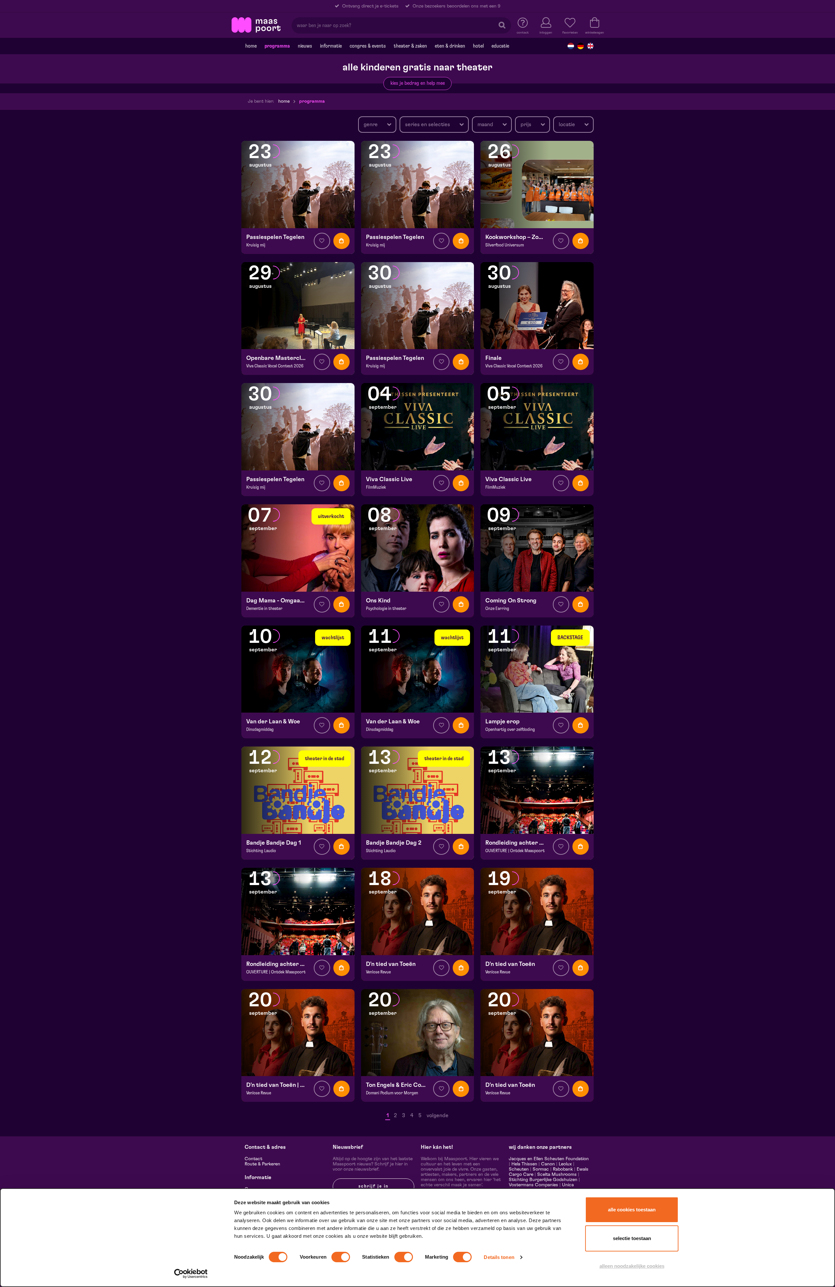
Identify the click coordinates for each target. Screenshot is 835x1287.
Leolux (565, 1164)
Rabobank (563, 1169)
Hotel (478, 46)
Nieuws (305, 46)
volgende (437, 1115)
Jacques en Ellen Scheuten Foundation (549, 1159)
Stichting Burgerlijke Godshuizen (543, 1179)
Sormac (541, 1169)
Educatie (500, 46)
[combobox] (377, 124)
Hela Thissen (524, 1164)
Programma (277, 46)
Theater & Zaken (410, 46)
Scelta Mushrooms (556, 1174)
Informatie (331, 46)
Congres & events (368, 46)
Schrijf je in (373, 1186)
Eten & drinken (450, 46)
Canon (548, 1164)
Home (251, 46)
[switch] (340, 1257)
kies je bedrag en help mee (417, 83)
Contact (253, 1159)
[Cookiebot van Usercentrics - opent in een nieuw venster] (191, 1274)
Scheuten (519, 1169)
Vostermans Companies (533, 1185)
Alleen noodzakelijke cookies (632, 1266)
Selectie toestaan (632, 1238)
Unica (568, 1185)
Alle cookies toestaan (632, 1209)
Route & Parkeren (262, 1164)
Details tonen (499, 1257)
